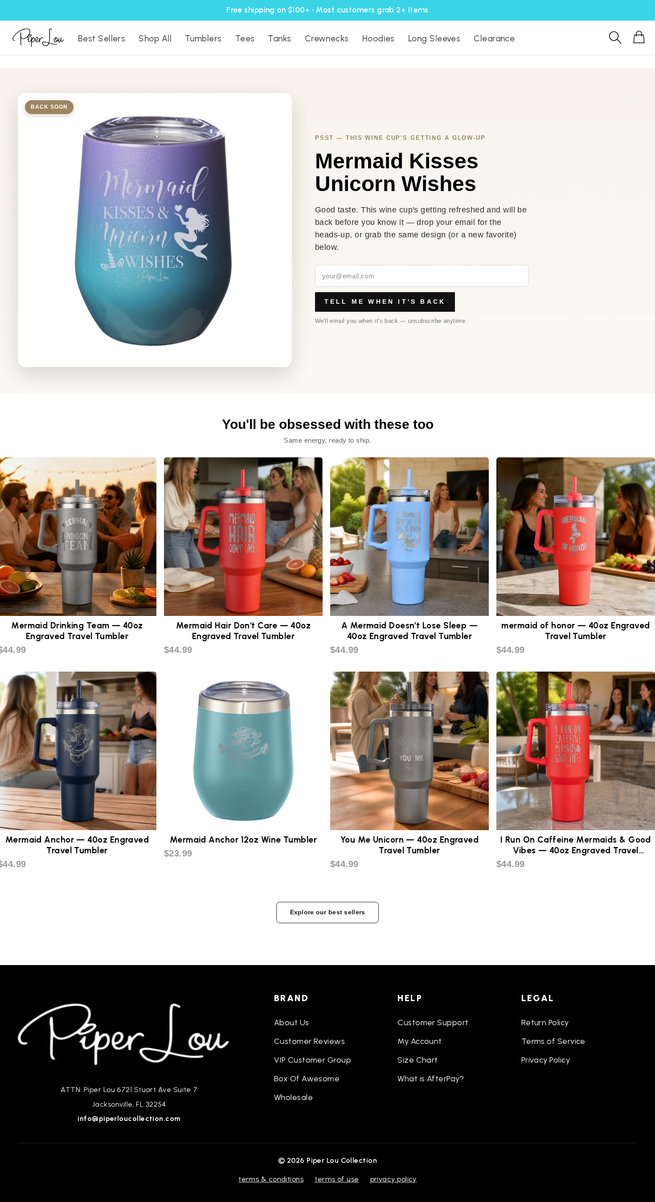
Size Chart (417, 1060)
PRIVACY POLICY (393, 1179)
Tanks (279, 38)
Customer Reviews (309, 1041)
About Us (291, 1022)
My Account (419, 1041)
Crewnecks (327, 38)
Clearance (494, 38)
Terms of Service (553, 1041)
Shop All (155, 38)
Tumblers (203, 38)
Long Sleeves (434, 38)
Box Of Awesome (307, 1079)
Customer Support (432, 1022)
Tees (245, 38)
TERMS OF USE (337, 1179)
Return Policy (545, 1022)
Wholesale (293, 1097)
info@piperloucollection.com (129, 1118)
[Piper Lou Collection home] (129, 1033)
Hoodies (378, 38)
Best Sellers (101, 38)
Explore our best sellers (327, 912)
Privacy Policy (545, 1060)
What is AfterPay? (430, 1079)
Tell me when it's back (385, 301)
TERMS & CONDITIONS (270, 1179)
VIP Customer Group (312, 1060)
